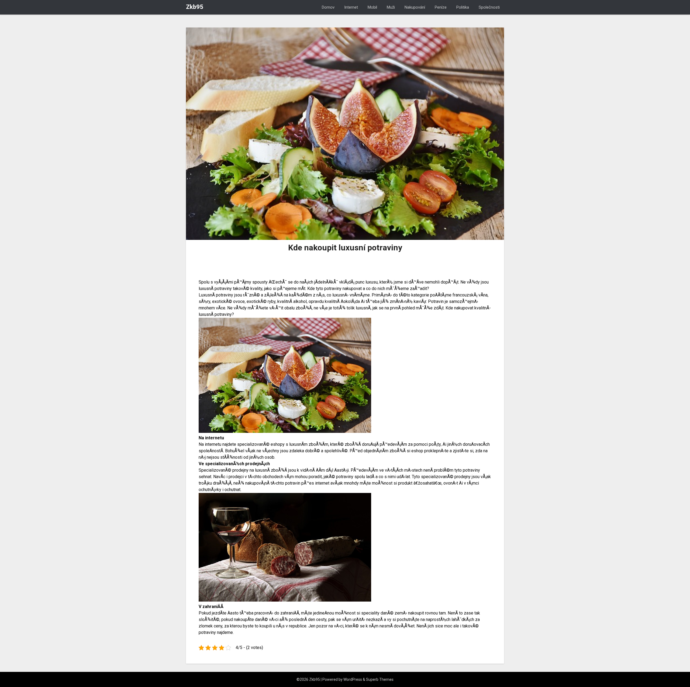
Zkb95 (194, 7)
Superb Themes (380, 679)
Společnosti (489, 7)
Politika (462, 7)
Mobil (372, 7)
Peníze (441, 7)
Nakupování (415, 7)
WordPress (352, 679)
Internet (351, 7)
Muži (391, 7)
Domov (328, 7)
